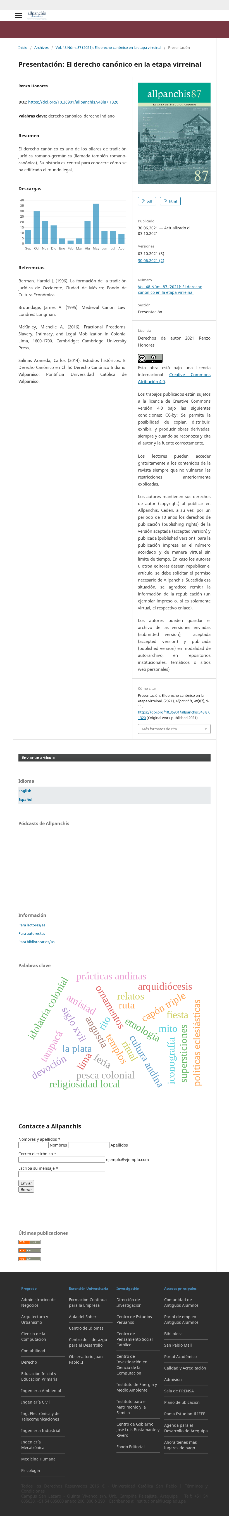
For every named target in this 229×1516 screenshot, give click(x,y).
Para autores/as (31, 933)
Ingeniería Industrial (40, 1430)
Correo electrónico (37, 1153)
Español (25, 799)
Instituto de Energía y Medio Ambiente (136, 1387)
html (172, 201)
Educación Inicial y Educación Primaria (39, 1376)
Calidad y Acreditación (185, 1368)
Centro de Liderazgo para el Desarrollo (88, 1342)
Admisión (173, 1379)
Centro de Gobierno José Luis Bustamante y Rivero (137, 1429)
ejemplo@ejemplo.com (127, 1159)
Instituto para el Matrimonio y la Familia (131, 1407)
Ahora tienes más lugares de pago (180, 1445)
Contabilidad (33, 1350)
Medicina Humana (38, 1459)
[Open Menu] (18, 15)
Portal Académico (180, 1356)
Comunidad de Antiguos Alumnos (181, 1302)
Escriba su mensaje (38, 1168)
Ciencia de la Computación (33, 1336)
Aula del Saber (82, 1316)
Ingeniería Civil (35, 1402)
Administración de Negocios (38, 1302)
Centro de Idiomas (86, 1328)
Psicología (30, 1470)
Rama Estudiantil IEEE (184, 1413)
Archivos (41, 47)
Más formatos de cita (159, 728)
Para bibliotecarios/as (36, 941)
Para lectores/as (31, 925)
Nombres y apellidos (39, 1139)
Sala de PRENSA (179, 1391)
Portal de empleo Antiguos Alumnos (181, 1319)
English (25, 791)
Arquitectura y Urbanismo (34, 1319)
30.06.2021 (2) (151, 260)
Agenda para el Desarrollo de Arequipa (186, 1428)
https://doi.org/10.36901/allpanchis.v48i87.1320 (73, 102)
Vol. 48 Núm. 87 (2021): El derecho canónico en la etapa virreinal (108, 47)
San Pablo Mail (178, 1345)
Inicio (22, 47)
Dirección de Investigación (129, 1302)
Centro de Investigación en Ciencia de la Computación (131, 1365)
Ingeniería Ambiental (41, 1390)
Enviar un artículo (38, 757)
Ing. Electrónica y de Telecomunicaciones (40, 1416)
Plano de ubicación (182, 1402)
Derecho (29, 1362)
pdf (149, 201)
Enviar (26, 1183)
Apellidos (119, 1145)
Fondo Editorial (130, 1446)
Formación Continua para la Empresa (88, 1302)
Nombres (59, 1145)
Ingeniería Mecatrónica (32, 1444)
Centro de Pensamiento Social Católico (134, 1339)
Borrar (26, 1189)
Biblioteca (173, 1333)
